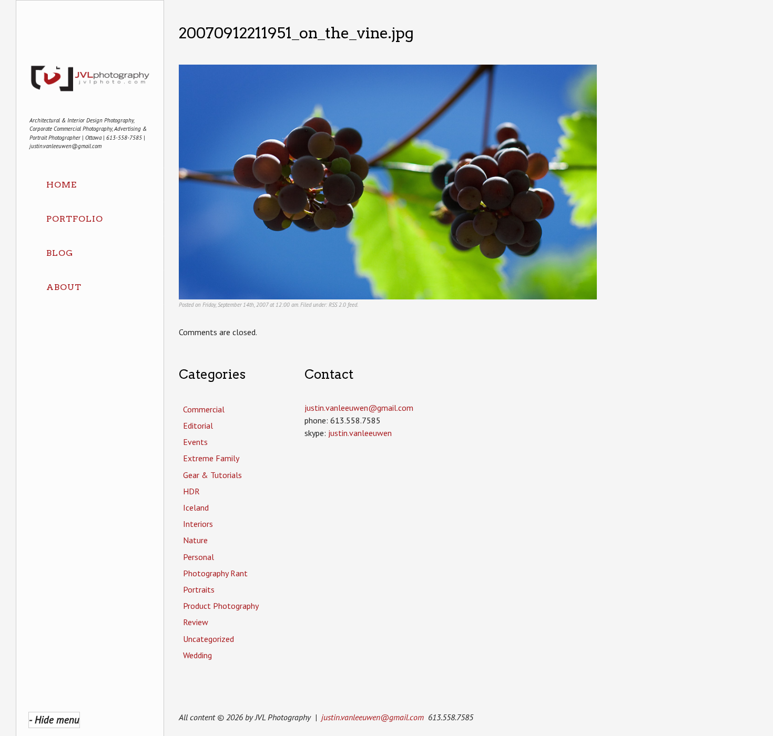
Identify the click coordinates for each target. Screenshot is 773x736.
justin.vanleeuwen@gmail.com (372, 717)
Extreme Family (211, 458)
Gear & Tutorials (212, 475)
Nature (195, 540)
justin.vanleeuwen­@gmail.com (358, 407)
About (64, 287)
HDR (191, 491)
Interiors (198, 524)
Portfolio (74, 219)
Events (195, 442)
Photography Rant (215, 573)
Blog (59, 253)
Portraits (199, 589)
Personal (198, 557)
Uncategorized (208, 639)
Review (195, 622)
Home (61, 185)
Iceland (196, 507)
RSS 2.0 (337, 304)
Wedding (197, 655)
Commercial (204, 409)
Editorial (198, 425)
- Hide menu (54, 719)
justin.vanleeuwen (360, 433)
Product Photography (221, 605)
